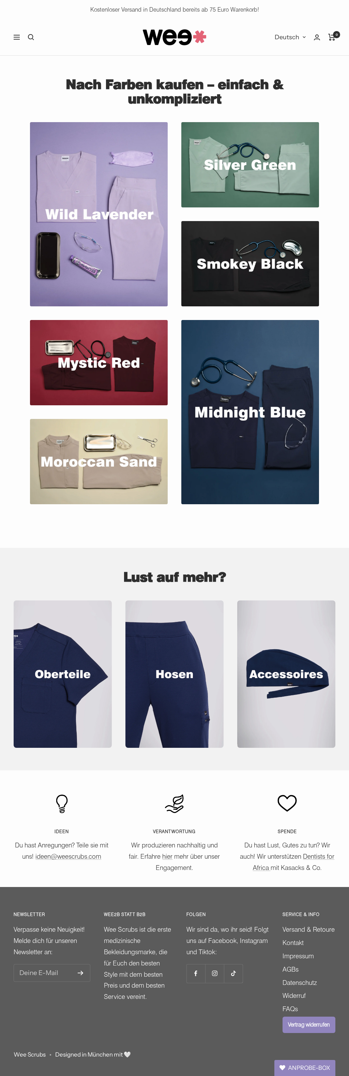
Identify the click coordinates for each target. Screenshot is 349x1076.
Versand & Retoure (309, 929)
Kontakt (293, 942)
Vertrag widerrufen (309, 1024)
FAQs (290, 1009)
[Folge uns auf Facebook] (195, 973)
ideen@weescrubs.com (68, 856)
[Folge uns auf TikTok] (233, 973)
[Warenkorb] (331, 37)
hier (167, 856)
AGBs (291, 969)
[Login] (317, 37)
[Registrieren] (81, 973)
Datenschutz (300, 982)
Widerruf (294, 995)
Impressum (298, 956)
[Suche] (31, 37)
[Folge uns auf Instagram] (214, 973)
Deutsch (287, 37)
